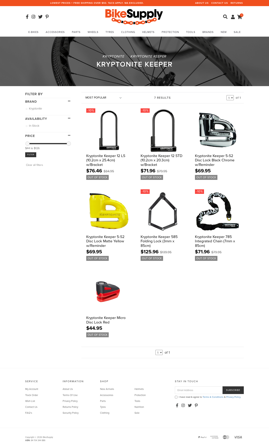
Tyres (110, 32)
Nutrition (139, 407)
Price (30, 136)
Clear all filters (34, 165)
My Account (31, 389)
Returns (237, 3)
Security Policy (71, 413)
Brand (31, 102)
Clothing (128, 32)
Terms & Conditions (213, 397)
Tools (190, 32)
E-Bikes (33, 32)
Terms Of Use (70, 395)
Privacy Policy (70, 401)
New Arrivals (107, 389)
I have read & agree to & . (210, 397)
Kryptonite (36, 108)
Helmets (148, 32)
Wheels (93, 32)
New (224, 32)
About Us (202, 3)
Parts (76, 32)
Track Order (31, 395)
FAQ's (28, 413)
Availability (36, 119)
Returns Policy (70, 407)
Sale (237, 32)
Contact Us (219, 3)
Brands (208, 32)
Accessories (55, 32)
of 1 (238, 97)
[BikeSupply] (134, 16)
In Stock (34, 125)
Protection (170, 32)
